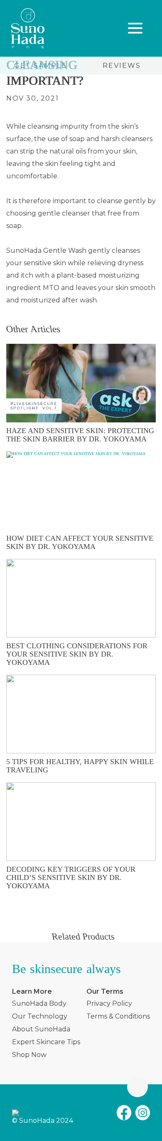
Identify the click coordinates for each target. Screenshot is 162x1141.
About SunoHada (41, 1029)
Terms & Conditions (118, 1016)
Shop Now (29, 1055)
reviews (122, 66)
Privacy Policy (109, 1003)
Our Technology (39, 1016)
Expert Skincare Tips (46, 1042)
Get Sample (40, 66)
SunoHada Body (39, 1003)
